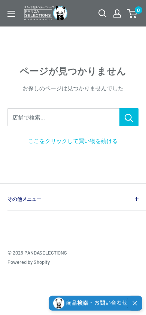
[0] (132, 13)
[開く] (102, 13)
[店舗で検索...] (129, 117)
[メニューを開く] (11, 14)
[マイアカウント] (117, 13)
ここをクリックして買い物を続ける (73, 140)
